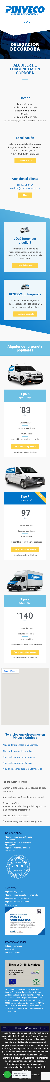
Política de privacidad (13, 946)
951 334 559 (10, 845)
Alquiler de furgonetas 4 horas (17, 898)
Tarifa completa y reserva (25, 446)
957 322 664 (10, 840)
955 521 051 (10, 850)
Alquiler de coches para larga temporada (22, 769)
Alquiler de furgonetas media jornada (20, 745)
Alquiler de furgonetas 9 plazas (18, 763)
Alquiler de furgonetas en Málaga (18, 842)
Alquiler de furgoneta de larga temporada (21, 895)
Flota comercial (11, 905)
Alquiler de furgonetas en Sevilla (17, 848)
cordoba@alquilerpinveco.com (25, 188)
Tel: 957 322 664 (25, 185)
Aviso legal (9, 949)
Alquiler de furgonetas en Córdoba (18, 837)
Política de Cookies (12, 953)
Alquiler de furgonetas (14, 892)
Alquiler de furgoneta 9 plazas (17, 902)
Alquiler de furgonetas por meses (19, 757)
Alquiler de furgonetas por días (18, 751)
